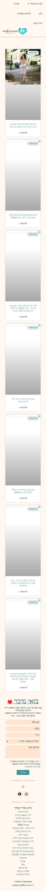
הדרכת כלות (23, 812)
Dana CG (30, 885)
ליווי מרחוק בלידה (23, 831)
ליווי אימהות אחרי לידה (23, 838)
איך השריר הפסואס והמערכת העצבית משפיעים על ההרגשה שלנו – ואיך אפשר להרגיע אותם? (23, 678)
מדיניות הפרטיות (32, 766)
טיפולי (23, 825)
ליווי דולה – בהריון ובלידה (23, 828)
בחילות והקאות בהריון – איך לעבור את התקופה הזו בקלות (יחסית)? (23, 583)
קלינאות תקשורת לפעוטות (23, 854)
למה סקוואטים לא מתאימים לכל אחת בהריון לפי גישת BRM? (23, 216)
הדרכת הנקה (23, 845)
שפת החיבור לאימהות (23, 821)
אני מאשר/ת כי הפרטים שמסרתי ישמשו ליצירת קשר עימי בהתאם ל (25, 764)
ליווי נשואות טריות (23, 815)
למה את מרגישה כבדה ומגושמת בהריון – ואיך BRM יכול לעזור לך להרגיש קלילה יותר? (23, 308)
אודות (23, 861)
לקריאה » (23, 133)
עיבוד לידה (23, 835)
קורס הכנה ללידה (23, 818)
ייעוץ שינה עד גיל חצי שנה (23, 851)
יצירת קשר (23, 868)
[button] (35, 4)
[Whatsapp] (26, 794)
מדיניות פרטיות (23, 874)
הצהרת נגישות (23, 871)
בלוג (23, 864)
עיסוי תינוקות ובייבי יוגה (23, 848)
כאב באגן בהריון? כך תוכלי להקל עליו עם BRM (23, 491)
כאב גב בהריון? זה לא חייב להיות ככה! (23, 400)
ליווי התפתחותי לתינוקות (23, 841)
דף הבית (23, 858)
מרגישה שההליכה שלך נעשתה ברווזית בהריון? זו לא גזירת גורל (23, 125)
